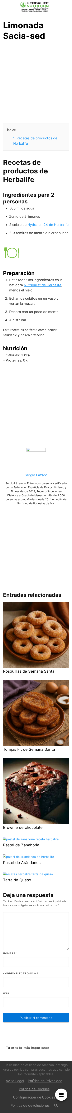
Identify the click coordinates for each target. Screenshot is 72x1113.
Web (6, 993)
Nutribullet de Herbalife (42, 285)
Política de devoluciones (30, 1105)
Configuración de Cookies (34, 1097)
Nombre (10, 953)
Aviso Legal (15, 1081)
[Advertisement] (36, 83)
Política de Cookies (34, 1089)
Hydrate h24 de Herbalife (48, 225)
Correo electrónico (20, 973)
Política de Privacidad (45, 1081)
